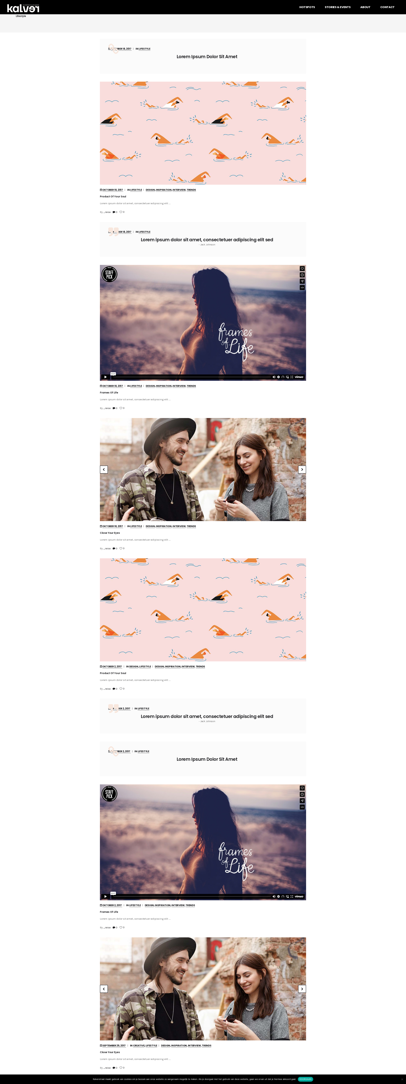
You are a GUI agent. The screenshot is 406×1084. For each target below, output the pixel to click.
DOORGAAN (305, 1079)
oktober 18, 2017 (121, 48)
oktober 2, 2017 (112, 666)
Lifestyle (144, 48)
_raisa (107, 212)
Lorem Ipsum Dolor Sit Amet (207, 57)
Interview (179, 189)
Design (150, 189)
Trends (191, 189)
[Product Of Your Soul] (203, 133)
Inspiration (164, 189)
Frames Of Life (109, 392)
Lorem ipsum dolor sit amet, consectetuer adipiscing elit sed (207, 240)
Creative (139, 1045)
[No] (402, 1079)
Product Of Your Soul (113, 196)
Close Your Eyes (110, 533)
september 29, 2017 (114, 1045)
